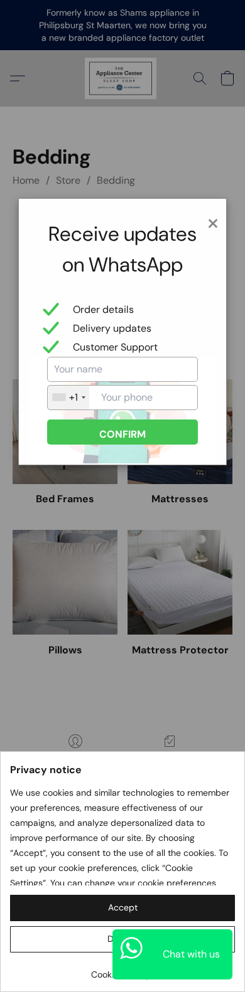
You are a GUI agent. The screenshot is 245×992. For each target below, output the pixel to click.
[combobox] (68, 397)
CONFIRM (122, 434)
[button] (122, 908)
